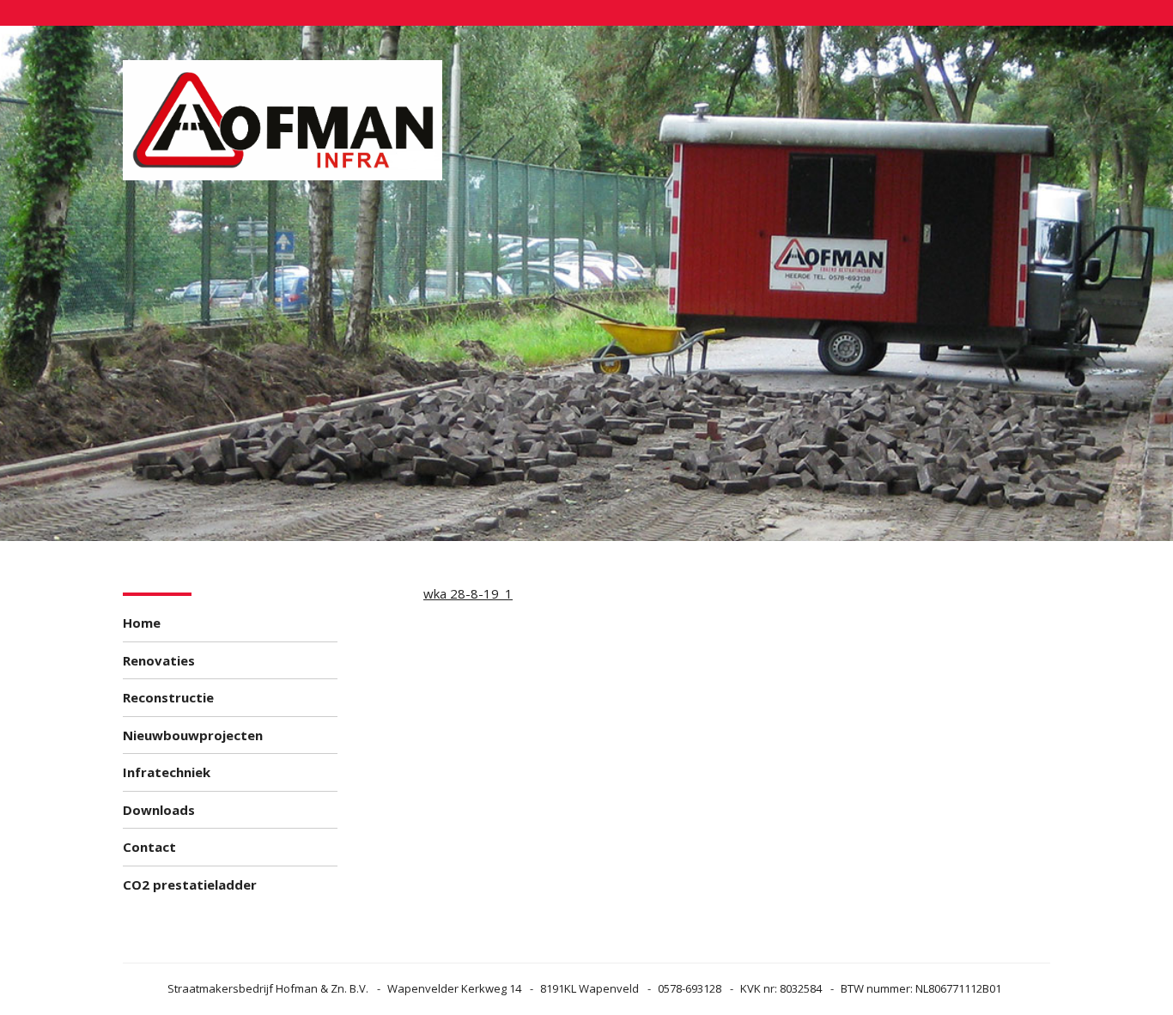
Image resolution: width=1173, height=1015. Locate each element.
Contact (149, 846)
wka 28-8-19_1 (468, 593)
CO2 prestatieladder (190, 884)
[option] (586, 283)
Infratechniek (166, 772)
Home (142, 622)
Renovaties (159, 660)
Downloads (159, 809)
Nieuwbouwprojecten (193, 735)
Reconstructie (168, 697)
